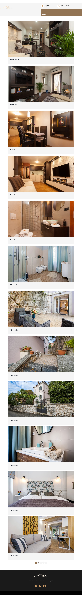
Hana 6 (12, 240)
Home (41, 567)
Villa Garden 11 (15, 285)
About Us (44, 14)
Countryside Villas (70, 11)
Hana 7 (12, 195)
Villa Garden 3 (14, 555)
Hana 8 (12, 150)
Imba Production (45, 592)
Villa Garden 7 (14, 465)
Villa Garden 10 (15, 330)
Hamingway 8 (14, 59)
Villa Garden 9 (14, 375)
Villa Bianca (53, 11)
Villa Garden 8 (14, 420)
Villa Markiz (45, 11)
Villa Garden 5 (14, 510)
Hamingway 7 (14, 104)
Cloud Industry (37, 592)
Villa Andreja (61, 11)
